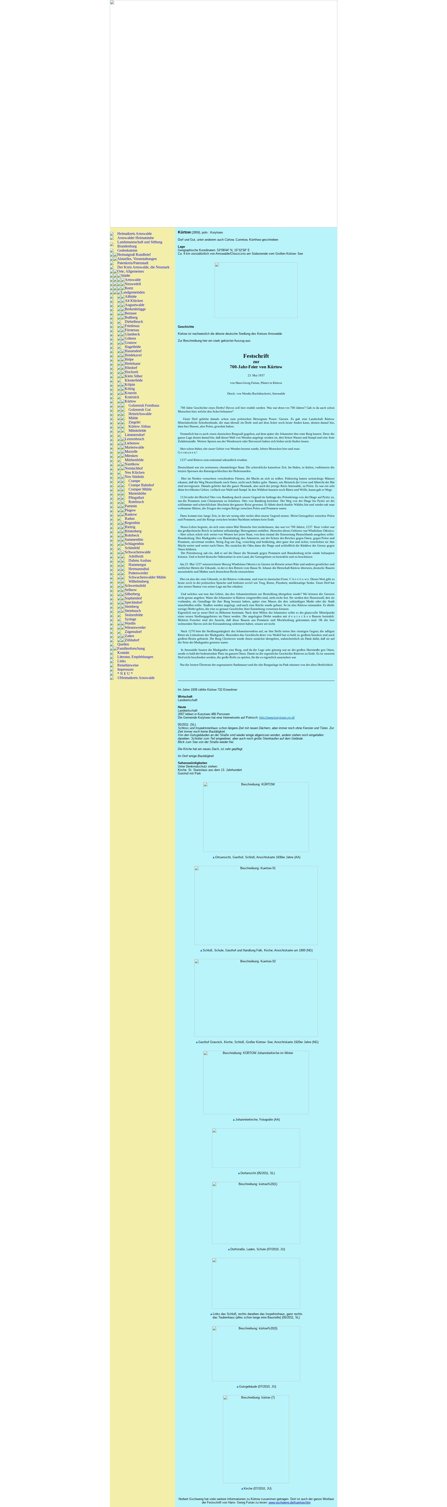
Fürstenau (132, 330)
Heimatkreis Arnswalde (134, 234)
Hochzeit (131, 372)
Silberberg (132, 594)
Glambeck (132, 334)
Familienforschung (131, 648)
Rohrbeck (132, 535)
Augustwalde (134, 305)
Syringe (130, 619)
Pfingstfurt (136, 498)
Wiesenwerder (135, 627)
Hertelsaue (132, 363)
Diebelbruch (134, 322)
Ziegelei (134, 422)
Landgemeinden (133, 292)
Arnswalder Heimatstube (135, 238)
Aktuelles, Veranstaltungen (137, 259)
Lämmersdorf (135, 435)
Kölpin (130, 384)
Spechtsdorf (133, 602)
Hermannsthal (139, 569)
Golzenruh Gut (140, 410)
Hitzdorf (131, 368)
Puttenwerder (138, 573)
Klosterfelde (134, 380)
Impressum (125, 669)
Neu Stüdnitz (134, 477)
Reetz (129, 288)
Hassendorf (133, 351)
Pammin (131, 506)
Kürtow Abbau (140, 426)
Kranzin (131, 393)
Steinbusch (133, 611)
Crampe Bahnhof (141, 485)
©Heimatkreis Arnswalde (136, 678)
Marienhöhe (137, 493)
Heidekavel (133, 355)
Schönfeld (132, 548)
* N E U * (125, 674)
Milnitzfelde (137, 431)
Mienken (131, 456)
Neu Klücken (135, 472)
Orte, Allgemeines (130, 271)
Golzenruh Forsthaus (144, 405)
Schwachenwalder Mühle (147, 577)
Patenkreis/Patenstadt (132, 263)
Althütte (131, 296)
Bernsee (131, 313)
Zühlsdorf (132, 640)
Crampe (134, 481)
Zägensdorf (133, 632)
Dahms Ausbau (140, 560)
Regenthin (132, 523)
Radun (130, 518)
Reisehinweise (128, 665)
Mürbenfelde (134, 460)
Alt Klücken (134, 301)
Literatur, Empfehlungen (135, 657)
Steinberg (132, 606)
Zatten (129, 636)
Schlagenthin (134, 544)
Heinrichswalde (140, 414)
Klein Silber (133, 376)
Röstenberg (133, 531)
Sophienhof (133, 598)
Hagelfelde (133, 347)
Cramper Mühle (140, 489)
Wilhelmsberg (139, 581)
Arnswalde (133, 280)
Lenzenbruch (134, 439)
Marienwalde (134, 447)
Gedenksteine (127, 250)
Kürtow (130, 401)
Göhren (130, 338)
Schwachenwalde (138, 552)
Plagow (130, 510)
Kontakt (123, 653)
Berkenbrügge (135, 309)
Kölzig (130, 389)
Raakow (131, 514)
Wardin (130, 623)
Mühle (133, 418)
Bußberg (131, 317)
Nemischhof (134, 468)
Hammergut (137, 565)
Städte (125, 275)
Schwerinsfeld (135, 586)
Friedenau (132, 326)
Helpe (129, 359)
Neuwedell (133, 284)
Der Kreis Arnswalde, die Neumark (143, 267)
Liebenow (132, 443)
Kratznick (132, 397)
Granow (131, 343)
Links (121, 661)
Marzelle (131, 451)
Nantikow (132, 464)
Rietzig (130, 527)
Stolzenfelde (134, 615)
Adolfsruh (136, 556)
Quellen (123, 644)
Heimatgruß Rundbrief (134, 255)
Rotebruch (136, 502)
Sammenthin (134, 539)
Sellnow (131, 590)
